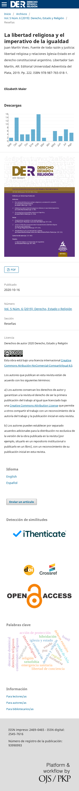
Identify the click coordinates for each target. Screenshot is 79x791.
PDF (13, 270)
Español (11, 483)
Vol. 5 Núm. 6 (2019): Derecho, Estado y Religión (34, 18)
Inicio (7, 14)
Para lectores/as (16, 696)
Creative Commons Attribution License (34, 405)
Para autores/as (16, 703)
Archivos (21, 14)
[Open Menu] (4, 4)
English (11, 476)
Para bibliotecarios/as (19, 709)
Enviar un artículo (21, 502)
